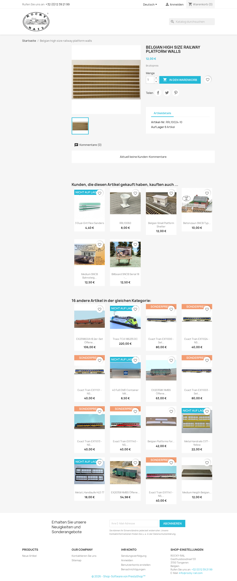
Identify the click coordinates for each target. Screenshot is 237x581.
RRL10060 (125, 223)
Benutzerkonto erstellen (136, 564)
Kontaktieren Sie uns (84, 555)
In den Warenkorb (180, 80)
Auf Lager (157, 127)
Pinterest (175, 92)
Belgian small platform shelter (161, 224)
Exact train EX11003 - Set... (196, 391)
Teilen (158, 92)
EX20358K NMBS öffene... (161, 391)
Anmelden (127, 560)
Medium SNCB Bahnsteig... (89, 275)
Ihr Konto (129, 550)
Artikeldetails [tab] (162, 113)
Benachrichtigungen (133, 569)
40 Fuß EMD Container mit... (125, 391)
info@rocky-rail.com (190, 573)
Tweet (166, 92)
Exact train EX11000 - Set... (161, 340)
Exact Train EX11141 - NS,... (161, 494)
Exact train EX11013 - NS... (89, 443)
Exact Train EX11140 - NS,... (125, 443)
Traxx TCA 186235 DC (125, 339)
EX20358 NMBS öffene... (125, 492)
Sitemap (76, 560)
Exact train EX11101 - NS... (90, 391)
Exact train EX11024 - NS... (196, 340)
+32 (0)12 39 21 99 (58, 4)
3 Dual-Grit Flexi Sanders (89, 223)
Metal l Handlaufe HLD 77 (89, 492)
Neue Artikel (29, 555)
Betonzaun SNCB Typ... (197, 223)
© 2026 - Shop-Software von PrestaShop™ (118, 576)
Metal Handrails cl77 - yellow (196, 443)
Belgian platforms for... (161, 441)
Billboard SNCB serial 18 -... (125, 275)
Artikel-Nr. (158, 122)
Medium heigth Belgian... (196, 492)
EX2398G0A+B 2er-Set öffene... (89, 340)
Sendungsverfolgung (133, 555)
